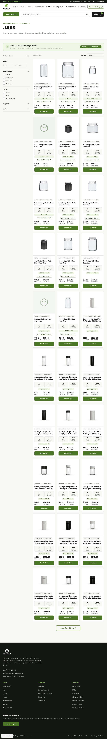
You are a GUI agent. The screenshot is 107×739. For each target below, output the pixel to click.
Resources (82, 7)
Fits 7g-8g (68, 389)
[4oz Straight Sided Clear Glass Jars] (68, 244)
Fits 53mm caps (44, 160)
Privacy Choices (77, 708)
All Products (7, 686)
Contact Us (41, 701)
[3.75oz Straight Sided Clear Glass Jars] (44, 186)
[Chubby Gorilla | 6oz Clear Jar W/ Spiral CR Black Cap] (68, 360)
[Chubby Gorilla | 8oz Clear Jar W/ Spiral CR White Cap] (44, 360)
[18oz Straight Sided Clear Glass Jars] (68, 70)
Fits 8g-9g (92, 331)
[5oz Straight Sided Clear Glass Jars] (92, 244)
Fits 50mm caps (68, 160)
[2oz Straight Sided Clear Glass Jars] (92, 128)
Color (16, 109)
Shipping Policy (77, 697)
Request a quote (11, 724)
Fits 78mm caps (68, 102)
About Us (41, 686)
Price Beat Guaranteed (12, 1)
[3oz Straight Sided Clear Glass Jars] (92, 186)
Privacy (70, 736)
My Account (76, 686)
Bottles (49, 7)
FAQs (74, 690)
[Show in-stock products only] (27, 56)
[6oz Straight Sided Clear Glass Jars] (68, 302)
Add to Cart (44, 111)
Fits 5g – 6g (44, 273)
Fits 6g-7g (92, 498)
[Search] (87, 14)
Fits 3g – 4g (68, 215)
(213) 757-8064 (98, 1)
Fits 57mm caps (44, 102)
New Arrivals (71, 7)
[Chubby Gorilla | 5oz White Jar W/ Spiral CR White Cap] (44, 525)
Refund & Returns (78, 701)
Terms (88, 736)
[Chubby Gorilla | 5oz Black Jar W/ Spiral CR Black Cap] (68, 525)
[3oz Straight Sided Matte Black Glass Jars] (68, 186)
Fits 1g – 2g (68, 157)
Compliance (76, 693)
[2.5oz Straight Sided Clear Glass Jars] (44, 128)
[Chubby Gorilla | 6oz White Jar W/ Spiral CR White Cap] (92, 415)
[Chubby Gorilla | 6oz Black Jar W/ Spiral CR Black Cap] (44, 415)
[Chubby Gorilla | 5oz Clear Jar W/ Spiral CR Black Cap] (68, 579)
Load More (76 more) (68, 628)
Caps (30, 7)
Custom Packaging (95, 7)
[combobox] (55, 14)
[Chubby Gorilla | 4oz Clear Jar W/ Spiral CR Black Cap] (44, 470)
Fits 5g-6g (44, 498)
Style (16, 89)
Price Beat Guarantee (45, 693)
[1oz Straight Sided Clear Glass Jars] (92, 70)
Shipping (94, 736)
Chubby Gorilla (58, 7)
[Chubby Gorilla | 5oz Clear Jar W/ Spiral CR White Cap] (92, 470)
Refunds (101, 736)
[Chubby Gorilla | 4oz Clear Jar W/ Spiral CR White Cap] (92, 525)
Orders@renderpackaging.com (13, 673)
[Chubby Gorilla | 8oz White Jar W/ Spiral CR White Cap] (92, 302)
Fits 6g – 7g (92, 273)
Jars (14, 7)
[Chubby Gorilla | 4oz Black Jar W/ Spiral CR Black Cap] (92, 579)
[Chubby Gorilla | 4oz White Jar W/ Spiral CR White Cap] (44, 579)
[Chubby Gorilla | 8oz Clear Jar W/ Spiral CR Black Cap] (68, 415)
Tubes (22, 7)
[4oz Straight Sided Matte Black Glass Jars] (44, 244)
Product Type (16, 71)
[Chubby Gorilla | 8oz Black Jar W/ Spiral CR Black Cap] (92, 360)
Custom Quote (11, 14)
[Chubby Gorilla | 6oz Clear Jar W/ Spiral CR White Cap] (68, 470)
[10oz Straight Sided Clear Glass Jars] (44, 70)
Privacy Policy (77, 704)
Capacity (16, 104)
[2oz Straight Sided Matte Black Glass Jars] (68, 128)
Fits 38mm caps (92, 102)
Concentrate (40, 7)
